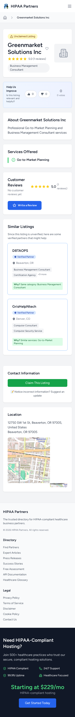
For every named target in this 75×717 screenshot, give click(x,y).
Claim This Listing (37, 383)
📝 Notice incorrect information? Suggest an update (37, 393)
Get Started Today (37, 703)
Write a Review (27, 205)
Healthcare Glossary (15, 580)
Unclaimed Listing (24, 36)
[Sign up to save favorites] (47, 48)
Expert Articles (12, 552)
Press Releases (12, 558)
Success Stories (13, 563)
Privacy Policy (11, 597)
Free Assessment (13, 569)
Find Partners (11, 547)
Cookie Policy (11, 614)
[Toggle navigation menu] (69, 6)
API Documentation (15, 574)
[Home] (5, 18)
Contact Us (10, 619)
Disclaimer (9, 608)
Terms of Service (13, 603)
